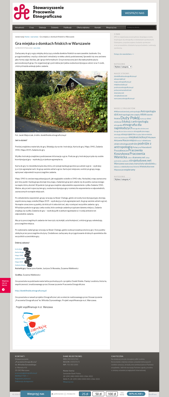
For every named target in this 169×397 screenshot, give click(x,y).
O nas (31, 27)
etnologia (117, 134)
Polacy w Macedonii (142, 147)
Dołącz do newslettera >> (124, 54)
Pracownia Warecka (129, 155)
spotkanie (125, 161)
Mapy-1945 (19, 255)
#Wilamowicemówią (122, 111)
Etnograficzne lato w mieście (123, 131)
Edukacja (42, 27)
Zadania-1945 (20, 259)
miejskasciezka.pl (120, 85)
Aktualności (19, 27)
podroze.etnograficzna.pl (123, 87)
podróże (133, 143)
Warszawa (119, 163)
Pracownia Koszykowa (128, 151)
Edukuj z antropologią (135, 121)
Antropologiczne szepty (129, 114)
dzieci (149, 119)
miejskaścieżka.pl (138, 137)
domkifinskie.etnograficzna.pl (125, 76)
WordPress (152, 394)
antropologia (135, 111)
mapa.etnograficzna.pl (122, 82)
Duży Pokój (130, 117)
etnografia (118, 125)
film (134, 134)
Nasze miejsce (130, 140)
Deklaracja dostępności (24, 381)
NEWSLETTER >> (21, 376)
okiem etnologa (121, 143)
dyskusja (143, 118)
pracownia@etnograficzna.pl (26, 373)
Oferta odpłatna (83, 27)
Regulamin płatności (22, 379)
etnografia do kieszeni (141, 129)
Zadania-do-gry (20, 265)
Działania (54, 27)
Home (27, 37)
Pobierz (26, 249)
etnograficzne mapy (141, 131)
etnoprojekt (127, 134)
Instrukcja (18, 249)
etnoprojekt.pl (119, 79)
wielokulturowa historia (130, 167)
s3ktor (129, 157)
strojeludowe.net (120, 96)
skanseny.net (119, 93)
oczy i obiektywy (144, 140)
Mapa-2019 (19, 262)
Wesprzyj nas (111, 27)
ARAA (143, 114)
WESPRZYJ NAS (134, 13)
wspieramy (129, 169)
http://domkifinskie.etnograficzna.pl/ (31, 290)
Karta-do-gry (19, 252)
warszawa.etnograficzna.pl (124, 98)
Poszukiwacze (121, 150)
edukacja (117, 122)
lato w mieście (147, 134)
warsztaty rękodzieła (144, 163)
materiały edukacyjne (121, 137)
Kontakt (98, 27)
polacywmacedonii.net (122, 90)
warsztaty (34, 37)
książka (138, 134)
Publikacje (67, 27)
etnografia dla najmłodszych (128, 126)
